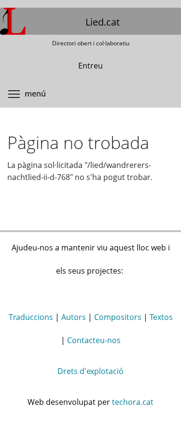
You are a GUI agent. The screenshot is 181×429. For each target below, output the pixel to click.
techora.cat (132, 402)
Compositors (117, 317)
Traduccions (31, 317)
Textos (161, 317)
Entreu (90, 65)
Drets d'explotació (90, 371)
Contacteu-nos (94, 340)
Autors (73, 317)
